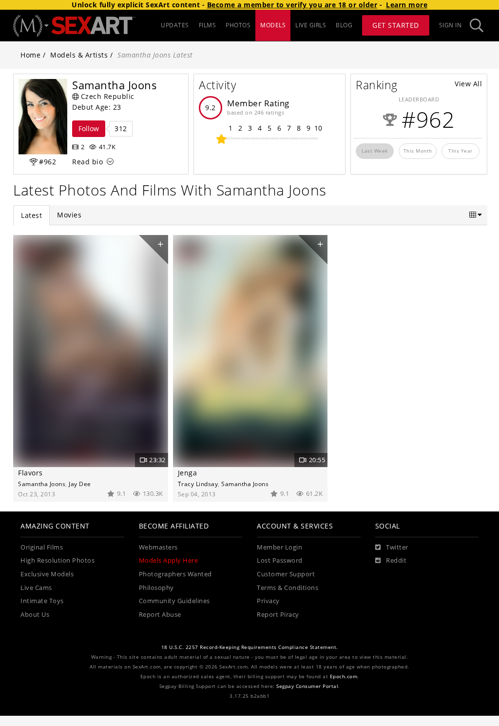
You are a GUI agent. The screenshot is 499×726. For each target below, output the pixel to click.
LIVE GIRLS (310, 25)
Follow (88, 128)
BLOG (344, 25)
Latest (31, 215)
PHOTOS (238, 25)
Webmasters (158, 547)
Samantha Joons (41, 484)
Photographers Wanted (175, 574)
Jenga (187, 472)
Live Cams (36, 588)
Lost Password (280, 560)
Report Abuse (160, 614)
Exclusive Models (47, 574)
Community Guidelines (174, 601)
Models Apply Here (168, 560)
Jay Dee (80, 484)
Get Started (395, 25)
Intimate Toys (42, 601)
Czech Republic (107, 96)
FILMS (207, 25)
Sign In (450, 25)
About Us (34, 614)
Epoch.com (344, 676)
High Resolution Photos (57, 560)
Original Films (41, 547)
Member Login (279, 547)
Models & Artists (79, 54)
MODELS (273, 25)
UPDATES (175, 25)
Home (30, 54)
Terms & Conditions (287, 588)
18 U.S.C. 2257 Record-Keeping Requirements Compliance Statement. (249, 647)
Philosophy (156, 588)
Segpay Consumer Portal (307, 686)
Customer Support (286, 574)
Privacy (268, 601)
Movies (69, 214)
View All (468, 83)
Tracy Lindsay (198, 484)
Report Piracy (278, 614)
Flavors (30, 472)
